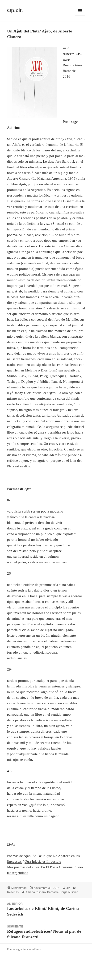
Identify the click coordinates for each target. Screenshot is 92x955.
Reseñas (13, 892)
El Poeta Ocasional (60, 867)
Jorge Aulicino (69, 892)
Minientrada (19, 888)
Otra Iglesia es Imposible (43, 861)
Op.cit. (15, 10)
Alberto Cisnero (36, 892)
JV (68, 888)
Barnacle (69, 71)
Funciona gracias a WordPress (24, 949)
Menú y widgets (80, 15)
